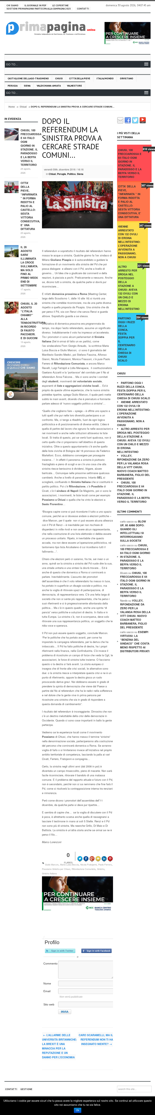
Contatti (83, 8)
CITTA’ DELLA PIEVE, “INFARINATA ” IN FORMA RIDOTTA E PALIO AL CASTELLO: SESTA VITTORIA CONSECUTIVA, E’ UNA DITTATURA (30, 206)
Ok (77, 1110)
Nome (47, 983)
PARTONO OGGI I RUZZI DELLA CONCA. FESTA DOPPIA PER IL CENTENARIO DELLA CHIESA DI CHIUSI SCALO (126, 339)
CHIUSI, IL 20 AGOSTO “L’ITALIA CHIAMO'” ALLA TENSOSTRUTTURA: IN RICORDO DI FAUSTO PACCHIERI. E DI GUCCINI (33, 321)
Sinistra (100, 868)
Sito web (48, 1004)
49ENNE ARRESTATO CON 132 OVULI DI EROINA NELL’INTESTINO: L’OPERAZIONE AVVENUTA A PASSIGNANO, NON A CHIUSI (129, 242)
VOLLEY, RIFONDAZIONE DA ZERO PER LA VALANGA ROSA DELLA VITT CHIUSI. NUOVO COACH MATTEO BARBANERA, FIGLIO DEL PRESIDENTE (133, 467)
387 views (147, 185)
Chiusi (59, 78)
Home (11, 106)
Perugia (13, 85)
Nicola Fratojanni (88, 864)
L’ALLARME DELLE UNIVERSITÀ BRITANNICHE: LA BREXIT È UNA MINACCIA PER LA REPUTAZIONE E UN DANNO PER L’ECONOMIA (59, 1046)
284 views (142, 317)
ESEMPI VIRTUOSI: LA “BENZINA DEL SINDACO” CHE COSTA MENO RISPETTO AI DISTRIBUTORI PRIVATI (135, 641)
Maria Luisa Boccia (69, 864)
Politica (71, 174)
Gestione (26, 1089)
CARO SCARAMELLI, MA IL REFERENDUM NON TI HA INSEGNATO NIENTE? (96, 1039)
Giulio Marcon (52, 864)
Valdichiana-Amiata (49, 85)
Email (46, 991)
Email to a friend (99, 856)
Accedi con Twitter (60, 951)
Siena (27, 85)
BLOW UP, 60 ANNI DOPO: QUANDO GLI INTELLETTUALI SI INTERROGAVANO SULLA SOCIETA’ (133, 530)
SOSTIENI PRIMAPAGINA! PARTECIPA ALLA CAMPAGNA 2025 (38, 8)
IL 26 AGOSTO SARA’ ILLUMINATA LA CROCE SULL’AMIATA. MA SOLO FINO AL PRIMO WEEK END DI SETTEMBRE (29, 266)
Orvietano (126, 78)
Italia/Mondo (105, 78)
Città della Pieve (79, 78)
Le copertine (60, 5)
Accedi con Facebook (96, 951)
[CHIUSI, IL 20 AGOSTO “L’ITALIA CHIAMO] (11, 307)
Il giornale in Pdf (35, 5)
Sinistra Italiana (49, 873)
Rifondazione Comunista (83, 868)
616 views (149, 149)
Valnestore (74, 85)
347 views (145, 225)
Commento (50, 963)
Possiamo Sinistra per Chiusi (56, 868)
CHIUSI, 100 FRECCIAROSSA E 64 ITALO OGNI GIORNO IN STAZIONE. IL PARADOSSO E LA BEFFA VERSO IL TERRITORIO (31, 147)
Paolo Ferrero (105, 864)
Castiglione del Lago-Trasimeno (28, 78)
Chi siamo (12, 5)
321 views (143, 266)
